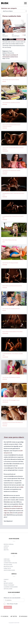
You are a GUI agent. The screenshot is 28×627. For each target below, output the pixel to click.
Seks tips (6, 549)
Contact (6, 579)
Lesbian (12, 56)
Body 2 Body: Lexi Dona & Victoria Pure (12, 285)
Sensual (7, 54)
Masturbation (6, 56)
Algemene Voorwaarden (11, 586)
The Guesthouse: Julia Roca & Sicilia (11, 102)
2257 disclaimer (8, 588)
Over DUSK (6, 559)
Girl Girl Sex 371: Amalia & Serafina (11, 308)
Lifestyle (6, 546)
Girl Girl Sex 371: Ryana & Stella (10, 262)
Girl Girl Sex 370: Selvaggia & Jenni (10, 400)
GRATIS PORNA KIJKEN (9, 570)
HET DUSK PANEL (8, 564)
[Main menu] (25, 3)
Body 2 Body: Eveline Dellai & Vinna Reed (12, 331)
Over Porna (7, 561)
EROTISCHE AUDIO (8, 566)
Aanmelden (8, 607)
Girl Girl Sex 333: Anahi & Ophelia (10, 79)
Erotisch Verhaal (9, 544)
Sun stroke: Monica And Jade (9, 240)
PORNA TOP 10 (7, 568)
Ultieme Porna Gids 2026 (10, 562)
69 (17, 54)
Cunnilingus (13, 54)
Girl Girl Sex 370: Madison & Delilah (11, 377)
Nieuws (6, 548)
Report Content (8, 583)
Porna (16, 56)
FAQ (5, 581)
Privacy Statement (9, 585)
